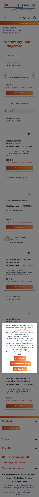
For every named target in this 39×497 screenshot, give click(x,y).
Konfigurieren (20, 358)
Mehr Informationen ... (22, 330)
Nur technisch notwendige (20, 364)
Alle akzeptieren (20, 369)
